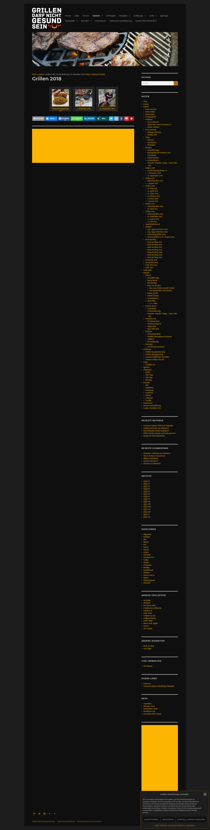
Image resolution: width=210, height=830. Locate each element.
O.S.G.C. (146, 626)
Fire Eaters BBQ (149, 605)
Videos (146, 578)
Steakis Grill (152, 135)
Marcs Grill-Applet (150, 623)
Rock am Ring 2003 (154, 257)
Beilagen (148, 331)
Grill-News (147, 613)
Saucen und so (151, 306)
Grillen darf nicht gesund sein (43, 821)
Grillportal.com (149, 616)
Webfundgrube (149, 580)
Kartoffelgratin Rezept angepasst (156, 431)
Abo (147, 385)
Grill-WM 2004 (151, 265)
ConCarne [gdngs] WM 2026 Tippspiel (158, 426)
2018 (145, 502)
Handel (146, 562)
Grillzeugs (138, 16)
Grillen (146, 560)
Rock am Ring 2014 (154, 245)
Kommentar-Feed (150, 709)
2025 (145, 484)
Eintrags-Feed (149, 706)
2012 (145, 517)
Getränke (149, 344)
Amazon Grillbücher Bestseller (157, 357)
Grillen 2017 (150, 178)
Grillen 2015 (150, 204)
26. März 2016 (152, 194)
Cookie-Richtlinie (160, 825)
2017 (145, 504)
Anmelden (147, 704)
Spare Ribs (151, 301)
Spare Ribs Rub (153, 329)
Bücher (146, 542)
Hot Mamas (151, 142)
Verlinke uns (150, 365)
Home (68, 16)
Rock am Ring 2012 (154, 247)
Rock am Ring (150, 240)
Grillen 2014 (150, 211)
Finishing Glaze (153, 321)
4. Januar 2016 (152, 199)
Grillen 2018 (150, 168)
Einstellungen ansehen (191, 819)
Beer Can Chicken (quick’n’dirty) (162, 288)
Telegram (149, 398)
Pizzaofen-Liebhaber (151, 453)
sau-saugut (147, 628)
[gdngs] (164, 16)
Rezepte (123, 16)
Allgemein (147, 534)
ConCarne (147, 684)
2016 (145, 507)
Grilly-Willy (148, 621)
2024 (145, 486)
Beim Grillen (150, 112)
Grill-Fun (149, 268)
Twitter (148, 395)
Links (151, 16)
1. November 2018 (84, 109)
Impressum (190, 825)
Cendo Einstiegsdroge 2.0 (60, 109)
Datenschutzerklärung (176, 825)
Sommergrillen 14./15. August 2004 (161, 237)
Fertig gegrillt (150, 117)
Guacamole (151, 308)
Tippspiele (70, 21)
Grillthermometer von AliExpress (156, 428)
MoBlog (146, 568)
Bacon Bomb (152, 280)
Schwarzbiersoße (154, 311)
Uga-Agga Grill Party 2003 (157, 232)
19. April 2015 (152, 209)
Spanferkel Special (152, 224)
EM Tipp (148, 380)
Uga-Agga (147, 649)
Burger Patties (152, 293)
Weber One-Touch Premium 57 (159, 125)
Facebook (149, 393)
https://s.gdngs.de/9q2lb (95, 74)
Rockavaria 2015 (151, 263)
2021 (145, 494)
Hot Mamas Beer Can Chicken (160, 291)
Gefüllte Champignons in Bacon (159, 337)
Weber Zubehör (153, 127)
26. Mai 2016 (152, 188)
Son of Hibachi (153, 122)
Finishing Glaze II (154, 324)
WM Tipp (149, 377)
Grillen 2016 (150, 186)
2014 (145, 512)
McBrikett (151, 145)
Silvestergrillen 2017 (155, 181)
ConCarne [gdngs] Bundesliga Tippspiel (158, 686)
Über (76, 16)
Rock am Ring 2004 (154, 255)
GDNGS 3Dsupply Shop (154, 354)
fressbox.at (147, 611)
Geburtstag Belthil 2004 (156, 234)
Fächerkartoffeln (154, 334)
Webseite (146, 583)
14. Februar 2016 (153, 196)
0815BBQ (146, 600)
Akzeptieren (151, 819)
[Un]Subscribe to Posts (152, 714)
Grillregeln (111, 16)
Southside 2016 (151, 260)
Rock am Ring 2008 (154, 252)
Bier (145, 539)
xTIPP (147, 372)
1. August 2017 (152, 183)
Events (146, 547)
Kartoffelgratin (153, 342)
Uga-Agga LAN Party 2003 (157, 229)
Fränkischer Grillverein (152, 608)
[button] (205, 794)
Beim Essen (149, 114)
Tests (147, 137)
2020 (145, 496)
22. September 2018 (107, 109)
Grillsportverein (149, 618)
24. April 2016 (152, 191)
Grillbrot (150, 339)
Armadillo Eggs (153, 150)
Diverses (150, 140)
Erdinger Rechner (154, 132)
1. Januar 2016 (152, 201)
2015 (145, 509)
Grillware (149, 119)
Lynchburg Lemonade (155, 347)
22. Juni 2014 (152, 222)
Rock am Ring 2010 (154, 250)
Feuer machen (151, 109)
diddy (145, 458)
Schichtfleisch (153, 160)
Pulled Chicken (153, 158)
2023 (145, 489)
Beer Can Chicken (154, 285)
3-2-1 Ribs (153, 303)
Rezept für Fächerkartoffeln (154, 436)
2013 (145, 514)
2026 (145, 481)
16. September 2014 (154, 217)
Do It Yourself (150, 130)
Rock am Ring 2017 (154, 242)
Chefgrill (146, 603)
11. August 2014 (153, 219)
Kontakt (85, 21)
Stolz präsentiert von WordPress (89, 821)
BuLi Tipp (149, 375)
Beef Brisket (152, 283)
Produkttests (148, 570)
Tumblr (148, 400)
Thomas (146, 464)
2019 (145, 499)
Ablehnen (168, 819)
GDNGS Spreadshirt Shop (155, 352)
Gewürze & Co (150, 319)
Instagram (149, 390)
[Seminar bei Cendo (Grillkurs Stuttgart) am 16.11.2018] (60, 97)
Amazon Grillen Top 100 (154, 360)
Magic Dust (151, 326)
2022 (145, 491)
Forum (86, 16)
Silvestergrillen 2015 (155, 206)
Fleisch (148, 275)
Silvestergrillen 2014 (155, 214)
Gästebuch (149, 388)
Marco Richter (148, 456)
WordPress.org (149, 711)
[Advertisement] (83, 146)
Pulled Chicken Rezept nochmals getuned (159, 433)
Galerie (96, 16)
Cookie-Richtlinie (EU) (146, 21)
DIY (144, 545)
